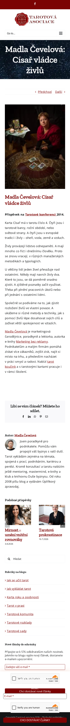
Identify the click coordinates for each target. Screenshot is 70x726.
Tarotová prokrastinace (50, 532)
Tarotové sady (17, 631)
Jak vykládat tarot (19, 589)
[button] (7, 525)
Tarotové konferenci (41, 214)
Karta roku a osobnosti (23, 597)
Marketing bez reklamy (32, 341)
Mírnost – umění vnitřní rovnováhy (16, 534)
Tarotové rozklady (19, 622)
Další (58, 92)
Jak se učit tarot (18, 580)
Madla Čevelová (16, 331)
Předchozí (45, 92)
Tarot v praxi (16, 606)
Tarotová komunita (20, 614)
